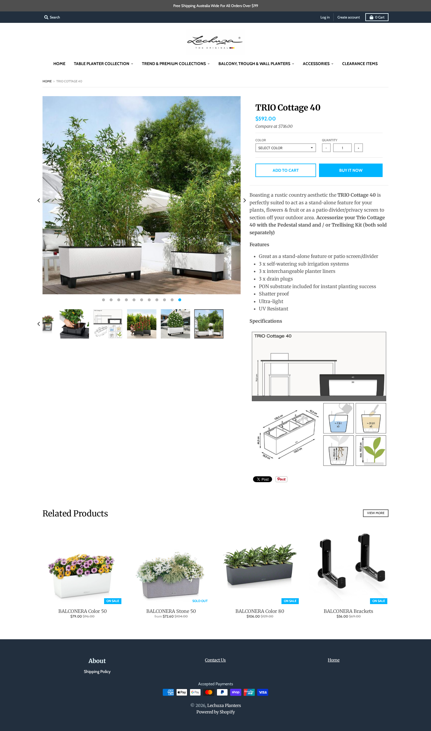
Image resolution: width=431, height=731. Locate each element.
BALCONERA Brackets (348, 611)
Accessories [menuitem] (316, 63)
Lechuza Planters (224, 705)
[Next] (244, 200)
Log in (325, 17)
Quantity (329, 140)
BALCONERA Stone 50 (171, 611)
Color (260, 140)
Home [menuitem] (59, 63)
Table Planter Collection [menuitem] (101, 63)
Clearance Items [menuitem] (360, 63)
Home (47, 81)
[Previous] (39, 200)
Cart (379, 17)
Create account (348, 17)
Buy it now (350, 170)
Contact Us (215, 660)
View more (375, 513)
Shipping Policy (97, 671)
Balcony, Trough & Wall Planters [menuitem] (254, 63)
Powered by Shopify (215, 712)
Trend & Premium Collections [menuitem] (174, 63)
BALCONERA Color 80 (259, 611)
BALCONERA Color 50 (82, 611)
